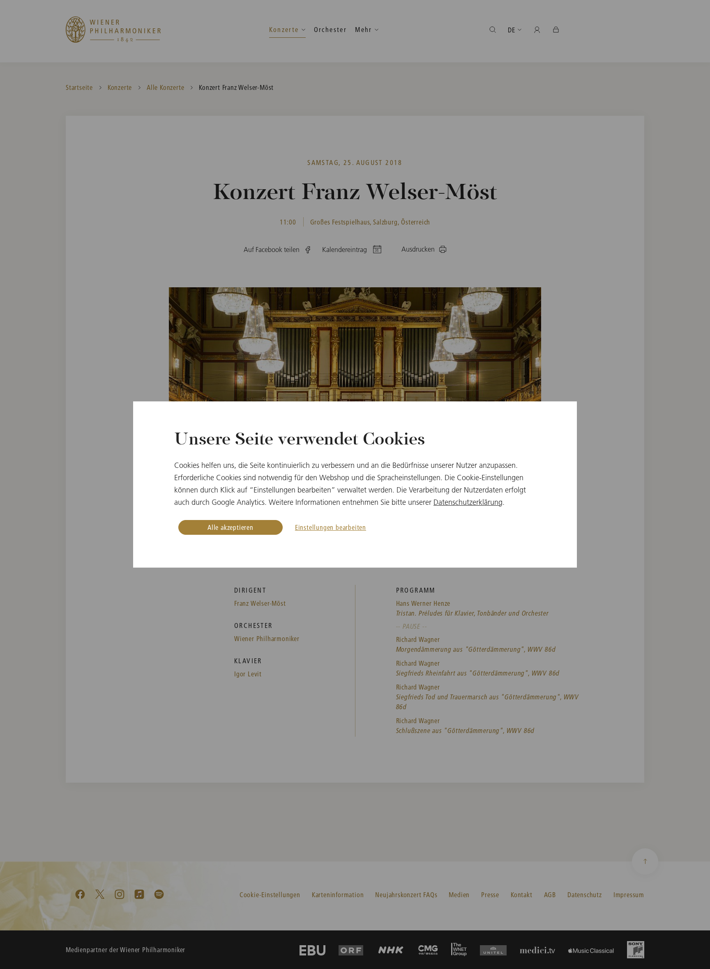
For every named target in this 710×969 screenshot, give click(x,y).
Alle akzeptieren (230, 527)
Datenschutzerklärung (468, 502)
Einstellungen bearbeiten (330, 527)
